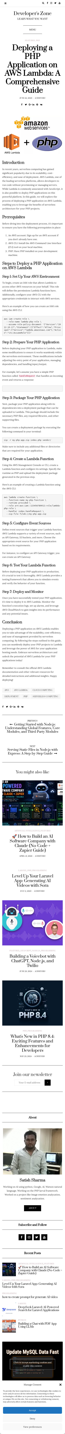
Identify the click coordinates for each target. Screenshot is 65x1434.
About (32, 1208)
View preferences (32, 1426)
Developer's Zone (33, 14)
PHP (38, 41)
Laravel (22, 871)
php (26, 696)
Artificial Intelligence (27, 831)
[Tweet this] (27, 104)
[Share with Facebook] (23, 104)
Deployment (11, 696)
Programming (39, 871)
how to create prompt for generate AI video (30, 1297)
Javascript (25, 951)
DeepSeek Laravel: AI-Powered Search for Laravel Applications (38, 1309)
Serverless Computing (45, 696)
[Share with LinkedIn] (34, 104)
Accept (32, 1410)
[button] (60, 1384)
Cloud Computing (42, 690)
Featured (30, 41)
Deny (32, 1418)
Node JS (36, 951)
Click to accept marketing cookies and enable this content (32, 1364)
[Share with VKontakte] (42, 104)
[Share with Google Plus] (30, 104)
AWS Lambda (21, 690)
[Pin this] (38, 104)
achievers (40, 98)
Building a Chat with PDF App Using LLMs (37, 1325)
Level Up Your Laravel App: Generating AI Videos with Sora (29, 1286)
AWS (7, 690)
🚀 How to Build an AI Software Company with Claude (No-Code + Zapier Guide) (40, 1270)
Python (22, 1320)
